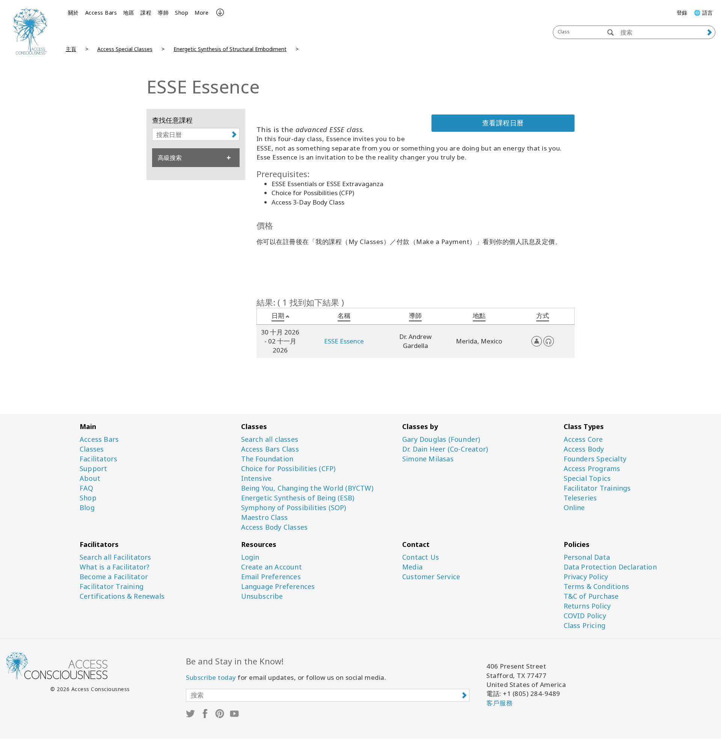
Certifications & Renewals (122, 596)
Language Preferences (278, 586)
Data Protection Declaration (610, 567)
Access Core (583, 439)
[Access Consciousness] (30, 31)
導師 (163, 12)
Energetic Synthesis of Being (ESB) (297, 498)
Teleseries (580, 498)
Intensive (256, 478)
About (90, 478)
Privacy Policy (586, 577)
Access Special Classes (124, 49)
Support (93, 469)
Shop (181, 12)
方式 (542, 315)
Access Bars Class (270, 449)
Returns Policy (587, 606)
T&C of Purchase (591, 596)
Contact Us (420, 557)
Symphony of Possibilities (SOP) (293, 508)
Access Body (584, 449)
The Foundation (267, 459)
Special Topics (587, 478)
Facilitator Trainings (597, 488)
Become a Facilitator (114, 577)
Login (250, 557)
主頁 (71, 49)
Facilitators (98, 459)
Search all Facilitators (115, 557)
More (201, 12)
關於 (73, 12)
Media (412, 567)
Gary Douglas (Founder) (441, 439)
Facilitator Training (111, 586)
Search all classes (270, 439)
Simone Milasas (428, 459)
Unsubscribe (262, 596)
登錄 (682, 12)
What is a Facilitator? (114, 567)
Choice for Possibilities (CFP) (288, 469)
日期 (278, 315)
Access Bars (101, 12)
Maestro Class (264, 517)
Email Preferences (271, 577)
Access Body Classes (274, 527)
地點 (479, 315)
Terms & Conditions (596, 586)
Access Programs (592, 469)
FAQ (87, 488)
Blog (87, 508)
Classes (92, 449)
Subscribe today (211, 677)
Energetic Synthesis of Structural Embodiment (230, 49)
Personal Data (587, 557)
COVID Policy (585, 616)
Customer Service (431, 577)
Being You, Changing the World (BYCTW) (307, 488)
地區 (128, 12)
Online (574, 508)
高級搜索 (170, 158)
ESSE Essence (344, 341)
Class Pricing (585, 626)
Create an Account (271, 567)
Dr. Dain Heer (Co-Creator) (445, 449)
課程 (145, 12)
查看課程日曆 (503, 122)
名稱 (344, 315)
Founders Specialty (595, 459)
